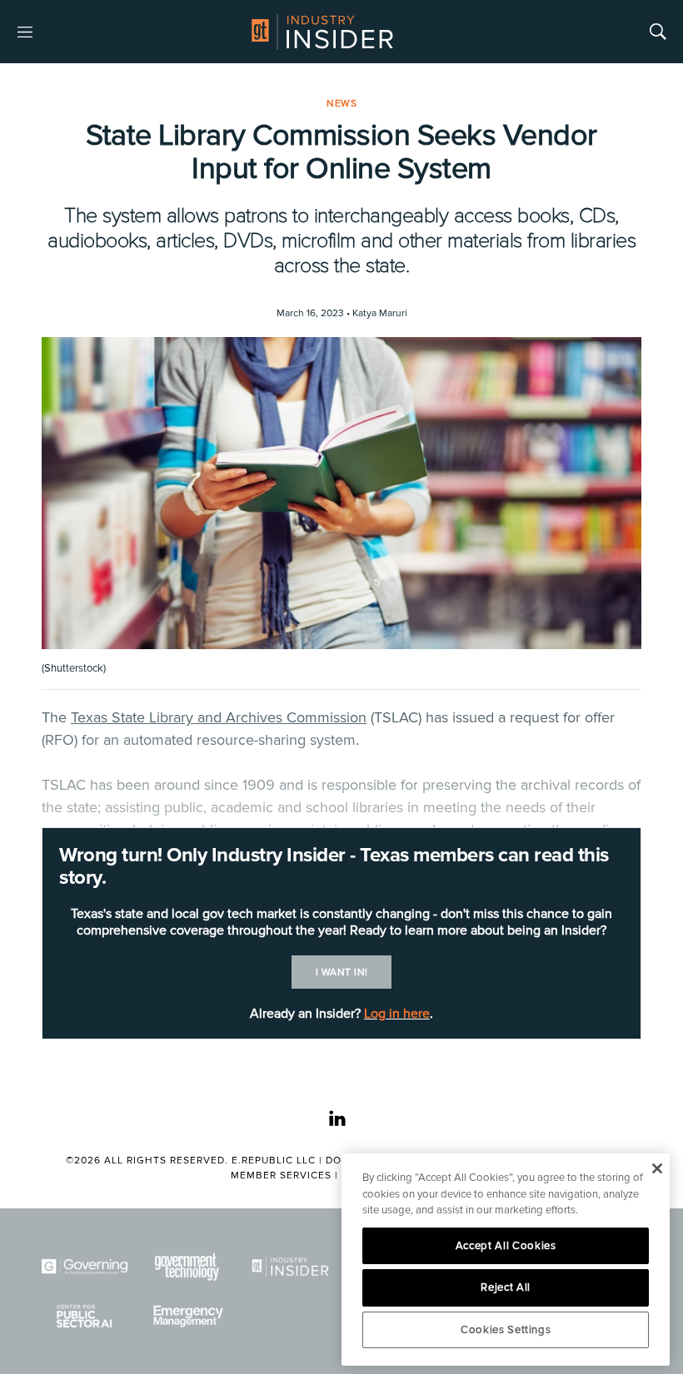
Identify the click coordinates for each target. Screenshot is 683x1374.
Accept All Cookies (506, 1245)
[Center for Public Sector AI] (84, 1316)
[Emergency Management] (187, 1316)
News (341, 103)
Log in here (397, 1013)
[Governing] (84, 1266)
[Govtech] (187, 1266)
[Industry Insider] (290, 1266)
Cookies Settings (506, 1330)
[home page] (322, 31)
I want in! (342, 972)
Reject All (506, 1287)
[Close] (656, 1168)
